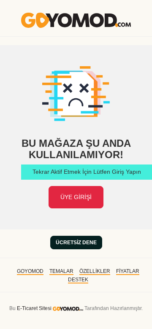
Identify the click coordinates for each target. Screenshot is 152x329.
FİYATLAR (127, 271)
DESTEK (78, 280)
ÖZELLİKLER (94, 271)
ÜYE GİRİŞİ (76, 197)
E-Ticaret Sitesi (34, 308)
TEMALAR (61, 271)
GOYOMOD (30, 271)
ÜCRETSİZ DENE (76, 242)
